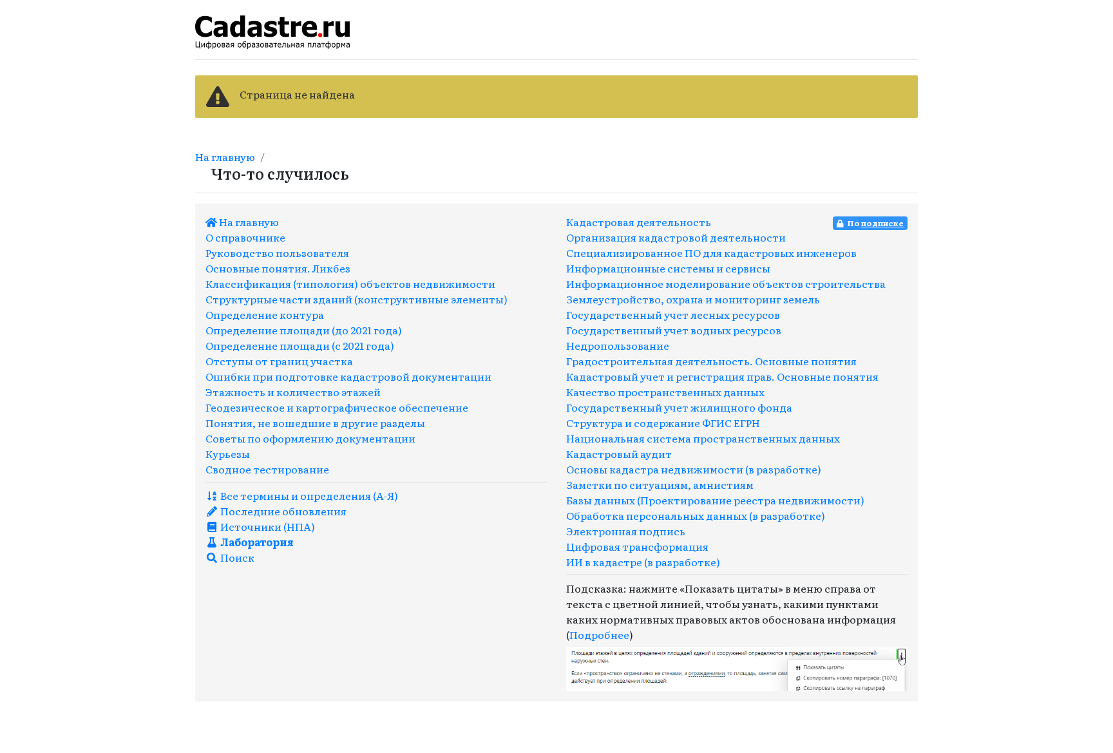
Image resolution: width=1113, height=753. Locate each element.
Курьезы (227, 453)
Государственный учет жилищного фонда (679, 407)
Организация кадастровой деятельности (676, 237)
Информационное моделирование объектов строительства (726, 283)
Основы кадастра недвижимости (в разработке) (693, 469)
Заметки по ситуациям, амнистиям (660, 484)
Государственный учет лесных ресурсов (673, 314)
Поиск (236, 557)
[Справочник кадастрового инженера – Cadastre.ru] (272, 30)
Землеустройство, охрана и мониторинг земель (693, 299)
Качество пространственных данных (665, 391)
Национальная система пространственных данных (703, 438)
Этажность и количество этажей (293, 391)
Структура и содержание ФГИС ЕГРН (663, 422)
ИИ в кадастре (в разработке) (643, 561)
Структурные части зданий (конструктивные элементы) (356, 299)
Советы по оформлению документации (310, 438)
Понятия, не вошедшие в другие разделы (315, 422)
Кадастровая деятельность (638, 221)
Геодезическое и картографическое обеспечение (336, 407)
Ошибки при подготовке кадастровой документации (348, 376)
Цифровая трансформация (637, 546)
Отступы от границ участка (279, 360)
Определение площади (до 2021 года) (303, 330)
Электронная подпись (625, 531)
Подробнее (599, 634)
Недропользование (617, 345)
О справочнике (245, 237)
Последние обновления (282, 511)
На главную (225, 156)
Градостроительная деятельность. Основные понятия (711, 360)
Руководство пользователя (277, 252)
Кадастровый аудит (619, 453)
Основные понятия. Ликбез (277, 268)
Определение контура (264, 314)
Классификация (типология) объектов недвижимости (350, 283)
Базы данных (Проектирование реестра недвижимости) (715, 500)
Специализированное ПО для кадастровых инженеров (711, 252)
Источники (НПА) (266, 526)
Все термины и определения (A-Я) (308, 495)
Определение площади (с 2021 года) (299, 345)
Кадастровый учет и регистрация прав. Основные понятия (722, 376)
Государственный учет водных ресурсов (673, 330)
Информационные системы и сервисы (668, 268)
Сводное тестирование (267, 469)
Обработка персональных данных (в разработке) (695, 515)
